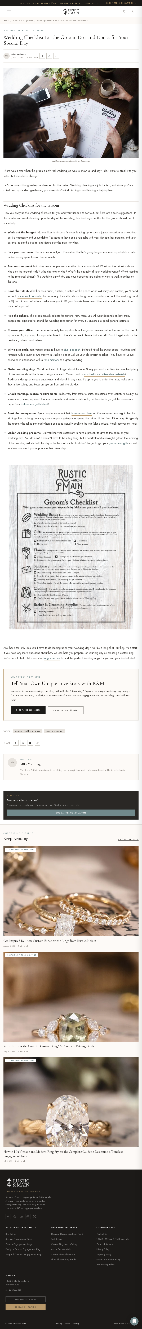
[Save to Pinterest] (30, 743)
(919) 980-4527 (13, 1290)
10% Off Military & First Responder (113, 1239)
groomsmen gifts (118, 443)
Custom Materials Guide (63, 1254)
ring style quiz (52, 658)
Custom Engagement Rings (19, 1244)
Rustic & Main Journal (23, 20)
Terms (67, 1323)
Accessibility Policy (105, 1264)
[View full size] (134, 458)
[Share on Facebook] (42, 56)
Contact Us (101, 1234)
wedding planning (54, 731)
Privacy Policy (102, 1249)
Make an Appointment (25, 1299)
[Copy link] (56, 56)
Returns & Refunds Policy (108, 1259)
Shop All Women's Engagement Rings (24, 1254)
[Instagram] (27, 1216)
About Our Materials (60, 1249)
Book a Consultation (25, 1307)
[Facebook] (8, 1216)
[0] (125, 11)
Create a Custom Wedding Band (67, 1234)
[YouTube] (21, 1216)
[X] (34, 1216)
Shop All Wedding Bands (63, 1259)
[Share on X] (49, 56)
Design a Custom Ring (65, 710)
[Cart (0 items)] (133, 11)
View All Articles (128, 839)
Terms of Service (104, 1244)
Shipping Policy (103, 1254)
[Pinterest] (14, 1216)
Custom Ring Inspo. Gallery (64, 1244)
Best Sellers (11, 1234)
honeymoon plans (82, 413)
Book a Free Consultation (120, 3)
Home (6, 20)
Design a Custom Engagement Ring (23, 1249)
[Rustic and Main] (71, 12)
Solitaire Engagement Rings (19, 1239)
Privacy (59, 1323)
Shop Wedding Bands (28, 710)
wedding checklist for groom (28, 731)
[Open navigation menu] (9, 11)
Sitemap (76, 1323)
